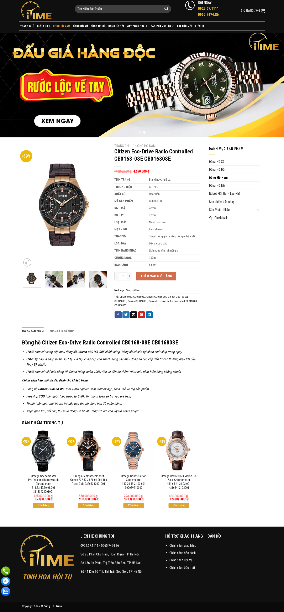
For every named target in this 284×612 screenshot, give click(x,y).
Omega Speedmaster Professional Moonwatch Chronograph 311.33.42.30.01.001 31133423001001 (43, 484)
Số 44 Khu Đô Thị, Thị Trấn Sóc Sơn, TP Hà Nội (111, 572)
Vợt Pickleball (137, 26)
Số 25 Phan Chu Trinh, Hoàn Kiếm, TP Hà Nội (109, 554)
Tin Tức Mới (184, 26)
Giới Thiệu (43, 26)
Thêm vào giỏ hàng (156, 276)
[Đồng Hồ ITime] (44, 10)
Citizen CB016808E (137, 301)
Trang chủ (122, 146)
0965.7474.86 (110, 546)
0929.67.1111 (89, 546)
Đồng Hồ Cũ (98, 26)
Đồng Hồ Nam (61, 26)
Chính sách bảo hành (182, 553)
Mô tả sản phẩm (33, 331)
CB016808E (139, 296)
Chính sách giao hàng (182, 546)
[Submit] (166, 9)
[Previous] (11, 84)
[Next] (273, 84)
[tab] (33, 331)
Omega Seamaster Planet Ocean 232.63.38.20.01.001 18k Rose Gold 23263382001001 (88, 480)
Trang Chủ (27, 26)
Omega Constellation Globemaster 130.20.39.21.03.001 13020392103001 (133, 482)
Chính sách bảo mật (182, 568)
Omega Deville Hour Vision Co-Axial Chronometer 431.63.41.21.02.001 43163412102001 (179, 482)
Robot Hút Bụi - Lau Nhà (224, 194)
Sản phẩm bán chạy (222, 202)
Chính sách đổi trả (181, 560)
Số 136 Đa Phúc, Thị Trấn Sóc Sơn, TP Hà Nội (110, 563)
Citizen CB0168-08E (156, 296)
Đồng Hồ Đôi (116, 26)
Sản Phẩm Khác (161, 26)
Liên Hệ (199, 26)
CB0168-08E (126, 296)
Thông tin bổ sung (61, 331)
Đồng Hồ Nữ (80, 26)
